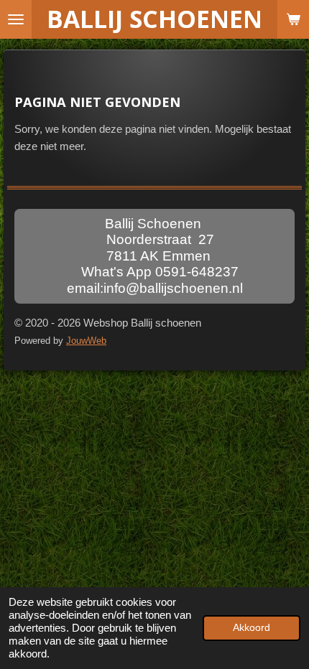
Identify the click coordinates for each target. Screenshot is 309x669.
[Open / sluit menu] (16, 19)
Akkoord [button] (251, 627)
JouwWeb (86, 341)
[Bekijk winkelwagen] (293, 19)
